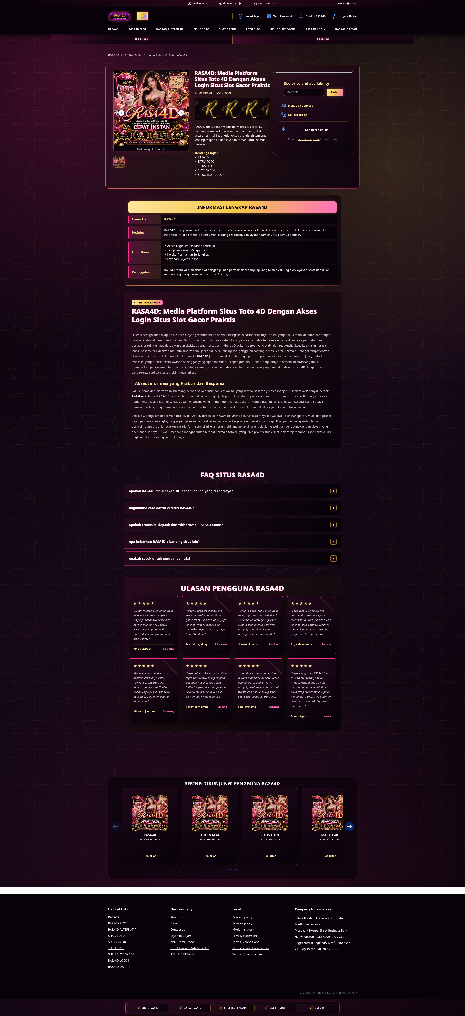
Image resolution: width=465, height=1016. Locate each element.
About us (176, 917)
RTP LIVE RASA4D (182, 954)
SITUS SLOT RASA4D (235, 1007)
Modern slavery (243, 930)
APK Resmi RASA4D (183, 942)
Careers (175, 923)
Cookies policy (242, 923)
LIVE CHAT (320, 1007)
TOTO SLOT (253, 29)
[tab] (229, 869)
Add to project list (317, 130)
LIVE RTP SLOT (277, 1007)
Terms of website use (247, 954)
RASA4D (113, 29)
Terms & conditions (245, 942)
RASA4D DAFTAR (346, 29)
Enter (335, 92)
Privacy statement (244, 936)
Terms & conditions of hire (250, 948)
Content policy (242, 917)
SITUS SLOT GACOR (283, 29)
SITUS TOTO (201, 29)
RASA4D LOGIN (315, 29)
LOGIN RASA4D (150, 1007)
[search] (185, 16)
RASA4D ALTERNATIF (170, 29)
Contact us (177, 930)
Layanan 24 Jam (181, 936)
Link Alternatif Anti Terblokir (189, 948)
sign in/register (309, 139)
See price (149, 856)
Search (142, 16)
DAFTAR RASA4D (192, 1007)
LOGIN (323, 39)
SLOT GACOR (227, 29)
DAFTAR (142, 39)
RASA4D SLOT (137, 29)
